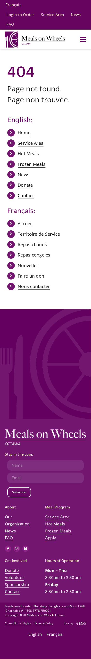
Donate (25, 185)
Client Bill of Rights (18, 623)
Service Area (30, 143)
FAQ (9, 537)
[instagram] (17, 549)
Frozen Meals (31, 164)
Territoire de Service (39, 234)
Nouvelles (28, 265)
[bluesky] (25, 549)
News (23, 174)
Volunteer (14, 577)
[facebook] (8, 549)
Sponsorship (17, 584)
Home (24, 133)
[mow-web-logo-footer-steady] (81, 624)
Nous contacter (34, 286)
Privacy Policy (44, 623)
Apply (50, 537)
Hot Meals (28, 153)
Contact (26, 195)
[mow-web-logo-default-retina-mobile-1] (35, 33)
